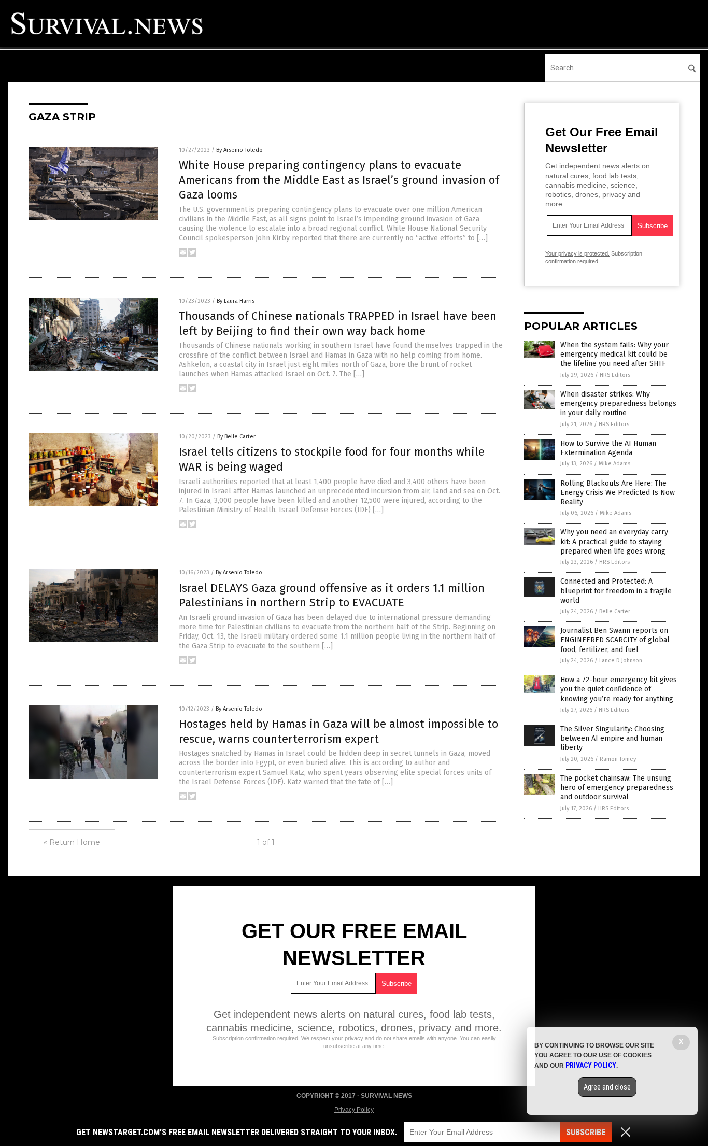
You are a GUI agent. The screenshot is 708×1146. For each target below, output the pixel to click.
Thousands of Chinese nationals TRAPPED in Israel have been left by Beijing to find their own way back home (338, 323)
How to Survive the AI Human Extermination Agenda (608, 448)
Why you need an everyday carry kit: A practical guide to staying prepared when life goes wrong (614, 541)
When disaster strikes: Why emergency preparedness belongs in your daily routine (618, 403)
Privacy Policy (354, 1109)
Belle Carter (614, 611)
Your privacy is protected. (577, 253)
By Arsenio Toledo (239, 150)
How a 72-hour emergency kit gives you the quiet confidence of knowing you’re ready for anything (618, 689)
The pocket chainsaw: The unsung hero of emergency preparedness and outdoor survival (616, 787)
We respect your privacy (332, 1038)
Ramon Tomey (618, 759)
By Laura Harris (235, 301)
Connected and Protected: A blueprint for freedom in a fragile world (616, 590)
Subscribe (585, 1132)
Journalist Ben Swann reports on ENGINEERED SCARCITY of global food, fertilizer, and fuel (615, 640)
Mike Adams (614, 463)
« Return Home (72, 842)
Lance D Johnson (620, 660)
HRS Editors (615, 375)
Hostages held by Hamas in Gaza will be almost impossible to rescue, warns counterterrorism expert (338, 731)
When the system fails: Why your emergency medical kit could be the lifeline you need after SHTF (614, 354)
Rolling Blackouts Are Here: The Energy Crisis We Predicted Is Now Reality (617, 492)
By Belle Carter (236, 436)
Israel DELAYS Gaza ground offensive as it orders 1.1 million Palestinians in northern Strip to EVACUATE (332, 595)
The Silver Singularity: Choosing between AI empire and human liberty (612, 738)
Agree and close (607, 1087)
